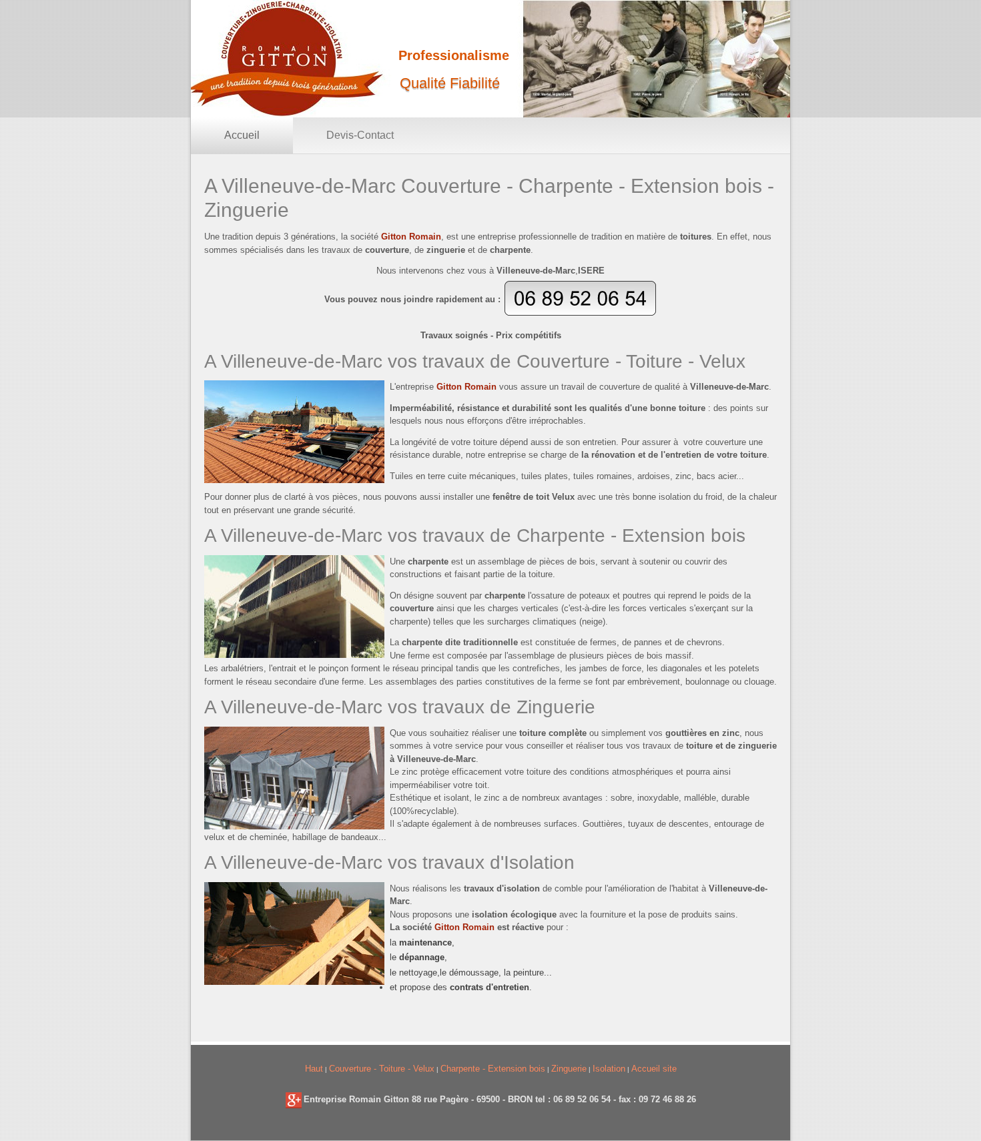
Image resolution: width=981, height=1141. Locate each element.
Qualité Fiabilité (450, 83)
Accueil (242, 135)
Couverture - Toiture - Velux (381, 1069)
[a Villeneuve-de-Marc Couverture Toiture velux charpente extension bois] (294, 1099)
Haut (314, 1069)
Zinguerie (569, 1069)
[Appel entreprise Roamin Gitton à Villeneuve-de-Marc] (580, 313)
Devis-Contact (360, 135)
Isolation (609, 1069)
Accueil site (654, 1069)
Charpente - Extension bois (492, 1069)
